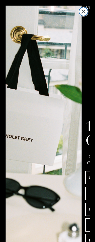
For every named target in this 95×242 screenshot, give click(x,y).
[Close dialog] (83, 11)
